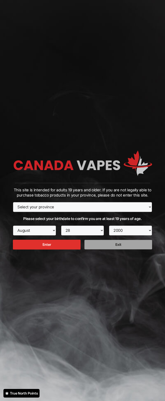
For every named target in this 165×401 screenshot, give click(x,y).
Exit (118, 244)
